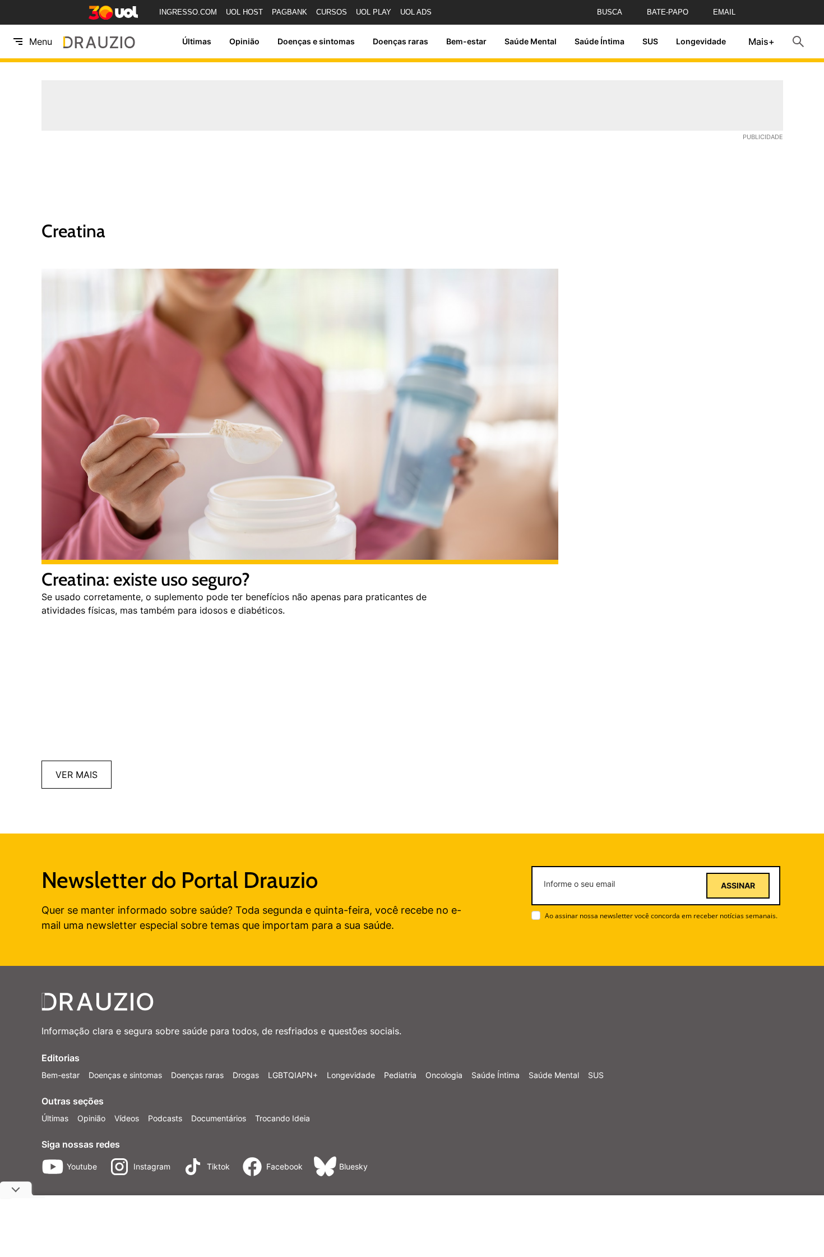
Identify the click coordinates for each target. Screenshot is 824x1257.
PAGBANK (289, 12)
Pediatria (400, 1075)
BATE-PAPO (667, 12)
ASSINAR (738, 885)
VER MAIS (76, 774)
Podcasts (165, 1118)
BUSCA (609, 12)
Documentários (218, 1118)
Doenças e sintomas (316, 42)
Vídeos (126, 1118)
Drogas (246, 1075)
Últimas (196, 42)
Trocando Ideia (282, 1118)
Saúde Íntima (599, 42)
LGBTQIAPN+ (293, 1075)
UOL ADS (416, 12)
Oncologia (443, 1075)
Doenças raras (400, 42)
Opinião (244, 42)
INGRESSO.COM (188, 12)
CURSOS (331, 12)
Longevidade (701, 42)
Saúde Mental (530, 42)
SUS (650, 42)
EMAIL (724, 12)
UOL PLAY (373, 12)
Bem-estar (466, 42)
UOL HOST (244, 12)
